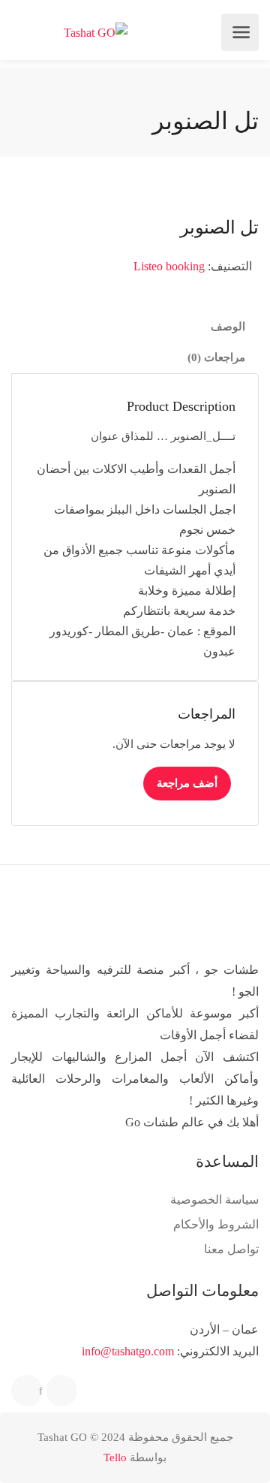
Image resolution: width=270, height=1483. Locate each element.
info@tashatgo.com (128, 1351)
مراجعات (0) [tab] (216, 357)
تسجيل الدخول (23, 32)
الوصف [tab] (228, 327)
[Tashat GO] (96, 33)
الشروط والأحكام (216, 1224)
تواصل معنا (231, 1249)
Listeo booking (169, 266)
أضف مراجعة (187, 783)
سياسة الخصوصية (214, 1199)
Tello (115, 1457)
